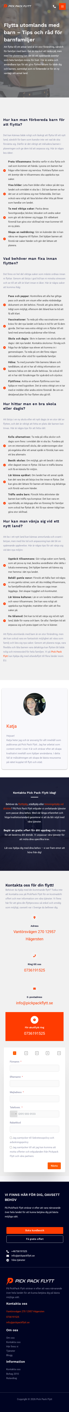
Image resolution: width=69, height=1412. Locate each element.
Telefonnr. (15, 1107)
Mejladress (16, 1092)
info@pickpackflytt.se (34, 1003)
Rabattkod (15, 1122)
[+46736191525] (16, 1251)
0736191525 (34, 970)
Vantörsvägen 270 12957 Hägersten (25, 1311)
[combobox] (13, 1114)
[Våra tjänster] (15, 1260)
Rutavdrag (11, 1378)
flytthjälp (23, 804)
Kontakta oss (13, 1342)
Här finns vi (12, 1346)
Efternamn (15, 1076)
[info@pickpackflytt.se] (20, 1256)
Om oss (10, 1337)
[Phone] (54, 6)
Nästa (54, 1165)
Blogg (9, 1355)
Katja (11, 726)
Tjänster (10, 1350)
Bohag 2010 (12, 1373)
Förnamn (14, 1061)
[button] (34, 1230)
